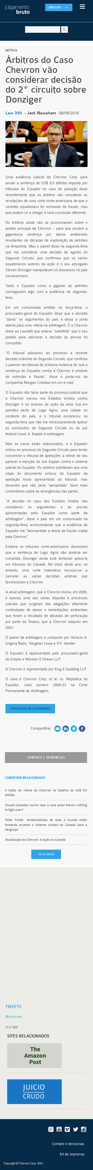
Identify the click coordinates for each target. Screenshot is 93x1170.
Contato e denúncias (46, 757)
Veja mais (46, 854)
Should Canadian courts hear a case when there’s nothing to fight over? (46, 807)
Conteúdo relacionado (30, 708)
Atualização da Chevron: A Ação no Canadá (35, 840)
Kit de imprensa (72, 1154)
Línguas (54, 7)
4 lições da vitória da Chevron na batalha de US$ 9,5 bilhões (46, 792)
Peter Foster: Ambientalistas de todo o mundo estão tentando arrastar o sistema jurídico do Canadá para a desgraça (46, 824)
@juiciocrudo (13, 1016)
